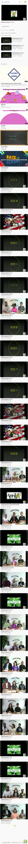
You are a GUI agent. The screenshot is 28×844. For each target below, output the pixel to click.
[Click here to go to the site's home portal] (7, 2)
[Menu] (2, 2)
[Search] (20, 2)
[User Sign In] (25, 2)
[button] (5, 26)
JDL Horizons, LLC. (16, 842)
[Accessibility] (25, 841)
